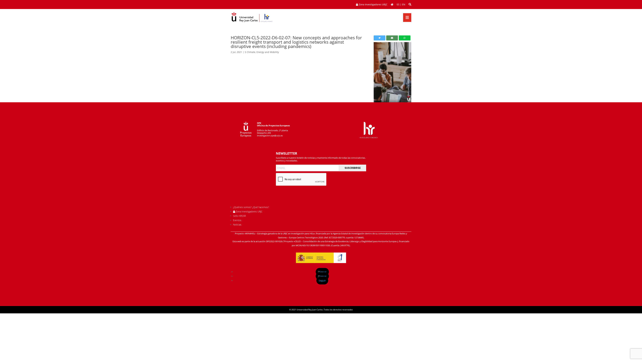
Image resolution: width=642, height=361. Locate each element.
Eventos (237, 220)
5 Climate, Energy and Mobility (262, 52)
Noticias (237, 224)
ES (398, 4)
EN (403, 4)
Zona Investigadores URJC (248, 211)
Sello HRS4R (239, 215)
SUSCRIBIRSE (353, 167)
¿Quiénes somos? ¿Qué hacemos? (251, 207)
